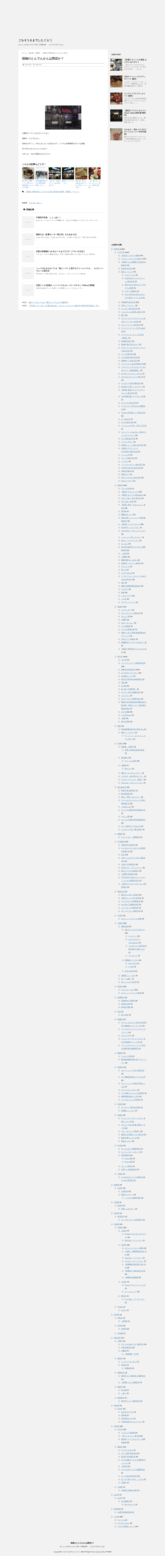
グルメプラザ (126, 1036)
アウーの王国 (126, 489)
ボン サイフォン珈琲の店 (130, 911)
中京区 (123, 1282)
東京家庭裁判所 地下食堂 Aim (132, 729)
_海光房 (124, 1466)
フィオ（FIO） (127, 442)
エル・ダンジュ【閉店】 (130, 1131)
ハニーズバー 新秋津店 (130, 908)
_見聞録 (124, 557)
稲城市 (61, 192)
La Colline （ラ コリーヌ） (135, 1299)
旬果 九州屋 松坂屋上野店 (134, 750)
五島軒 (123, 1483)
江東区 (120, 1174)
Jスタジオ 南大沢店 (128, 403)
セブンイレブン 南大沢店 (130, 325)
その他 (116, 1517)
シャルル (124, 461)
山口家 (123, 686)
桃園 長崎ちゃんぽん (129, 560)
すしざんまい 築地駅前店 (130, 1149)
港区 (119, 726)
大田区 (120, 923)
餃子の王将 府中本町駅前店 (131, 679)
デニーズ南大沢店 (128, 458)
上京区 (123, 1231)
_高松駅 (124, 1321)
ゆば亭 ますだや (127, 1412)
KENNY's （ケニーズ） (130, 528)
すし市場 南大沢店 (128, 439)
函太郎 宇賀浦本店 (128, 1457)
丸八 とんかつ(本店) (128, 982)
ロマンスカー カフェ (129, 1090)
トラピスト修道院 (128, 1433)
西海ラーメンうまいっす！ (68, 182)
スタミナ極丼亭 (131, 291)
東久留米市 (122, 787)
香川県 (116, 1315)
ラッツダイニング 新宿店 (130, 1100)
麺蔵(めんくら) (127, 515)
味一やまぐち (130, 1505)
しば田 (123, 554)
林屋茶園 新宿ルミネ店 (130, 1097)
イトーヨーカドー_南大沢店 (131, 465)
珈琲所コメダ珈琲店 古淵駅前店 (133, 1376)
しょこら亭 (125, 455)
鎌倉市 (120, 1387)
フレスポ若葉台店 (128, 630)
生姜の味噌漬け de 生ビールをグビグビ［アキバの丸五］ (61, 252)
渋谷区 (120, 1104)
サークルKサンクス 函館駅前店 (133, 1470)
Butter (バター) (127, 481)
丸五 (123, 855)
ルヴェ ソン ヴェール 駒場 (131, 993)
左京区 (123, 1245)
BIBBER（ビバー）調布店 (131, 563)
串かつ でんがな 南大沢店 (131, 478)
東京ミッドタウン (128, 733)
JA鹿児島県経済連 (124, 1512)
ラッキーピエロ (127, 1450)
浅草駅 (123, 765)
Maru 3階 (128, 1162)
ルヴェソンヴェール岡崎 (134, 1248)
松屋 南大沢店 (126, 269)
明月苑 (123, 511)
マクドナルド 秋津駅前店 (130, 901)
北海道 (116, 1426)
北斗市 (120, 1430)
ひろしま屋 (125, 817)
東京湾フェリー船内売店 (130, 1401)
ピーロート (132, 936)
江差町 (120, 1487)
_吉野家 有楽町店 (127, 874)
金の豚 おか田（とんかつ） (131, 387)
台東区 (120, 744)
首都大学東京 (126, 471)
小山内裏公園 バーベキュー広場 (133, 396)
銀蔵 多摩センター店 (129, 1138)
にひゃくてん (130, 275)
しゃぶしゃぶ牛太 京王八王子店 (134, 426)
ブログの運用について (126, 1526)
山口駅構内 (125, 1501)
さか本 (123, 660)
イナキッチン (126, 610)
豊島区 (120, 1053)
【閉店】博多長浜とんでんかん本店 (39, 192)
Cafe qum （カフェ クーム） (132, 783)
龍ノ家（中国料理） (128, 689)
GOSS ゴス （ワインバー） (131, 868)
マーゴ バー (132, 956)
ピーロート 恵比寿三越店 (130, 1107)
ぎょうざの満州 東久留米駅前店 (133, 820)
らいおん (124, 544)
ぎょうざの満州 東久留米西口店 (133, 810)
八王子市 (121, 252)
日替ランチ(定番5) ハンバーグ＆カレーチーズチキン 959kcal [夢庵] (65, 285)
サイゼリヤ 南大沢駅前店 (130, 383)
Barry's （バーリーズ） (130, 541)
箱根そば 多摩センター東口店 (132, 1135)
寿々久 (123, 570)
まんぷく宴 (125, 617)
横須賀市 (121, 1398)
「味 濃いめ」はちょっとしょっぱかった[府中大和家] (94, 184)
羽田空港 (124, 927)
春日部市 (121, 1217)
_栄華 (123, 718)
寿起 (123, 583)
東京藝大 (124, 758)
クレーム (121, 1520)
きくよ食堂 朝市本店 (129, 1453)
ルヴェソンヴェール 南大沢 (131, 259)
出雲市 (120, 1188)
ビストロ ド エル (127, 990)
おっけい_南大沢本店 (129, 309)
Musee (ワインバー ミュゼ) (135, 1285)
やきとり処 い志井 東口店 (131, 498)
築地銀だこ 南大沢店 (129, 361)
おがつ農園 (125, 712)
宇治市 (120, 1307)
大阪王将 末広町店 (128, 845)
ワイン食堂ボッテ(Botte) (130, 826)
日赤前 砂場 (125, 1004)
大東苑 (123, 620)
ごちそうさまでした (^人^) (35, 40)
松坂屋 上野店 (127, 747)
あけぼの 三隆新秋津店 (130, 905)
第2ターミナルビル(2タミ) (135, 930)
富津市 (120, 1206)
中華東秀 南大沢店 (128, 302)
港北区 (123, 1365)
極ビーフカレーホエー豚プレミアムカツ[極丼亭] (48, 303)
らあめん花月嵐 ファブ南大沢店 (133, 413)
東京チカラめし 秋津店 (130, 895)
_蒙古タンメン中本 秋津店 (131, 898)
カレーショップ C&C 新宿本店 (132, 1071)
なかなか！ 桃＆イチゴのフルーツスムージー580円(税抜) (135, 132)
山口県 (116, 1495)
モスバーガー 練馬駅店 (130, 837)
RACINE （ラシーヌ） (133, 1241)
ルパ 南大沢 (125, 419)
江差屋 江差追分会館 (129, 1490)
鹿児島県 (117, 1509)
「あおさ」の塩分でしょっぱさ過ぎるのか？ (54, 183)
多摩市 (120, 1115)
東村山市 (121, 892)
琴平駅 (123, 1329)
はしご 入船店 (126, 1166)
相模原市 (121, 1373)
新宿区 (120, 1067)
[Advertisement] (82, 18)
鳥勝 (123, 593)
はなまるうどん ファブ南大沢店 (133, 377)
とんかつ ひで (126, 596)
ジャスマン (125, 696)
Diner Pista (132, 963)
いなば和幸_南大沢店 (129, 358)
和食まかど (125, 474)
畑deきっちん (126, 1141)
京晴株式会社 (126, 341)
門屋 (123, 683)
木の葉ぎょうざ (127, 676)
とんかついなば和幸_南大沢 (131, 312)
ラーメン (75, 192)
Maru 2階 (128, 1159)
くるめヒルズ (126, 807)
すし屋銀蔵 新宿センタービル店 (133, 1077)
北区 (119, 1012)
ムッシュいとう (131, 1292)
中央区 (120, 1146)
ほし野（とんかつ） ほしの (131, 374)
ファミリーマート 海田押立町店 (133, 663)
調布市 (120, 485)
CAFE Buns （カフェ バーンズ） (133, 531)
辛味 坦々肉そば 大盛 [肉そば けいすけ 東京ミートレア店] (81, 184)
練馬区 (120, 834)
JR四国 (120, 1333)
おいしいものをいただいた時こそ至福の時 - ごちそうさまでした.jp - (82, 1546)
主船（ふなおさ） (128, 1209)
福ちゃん (128, 769)
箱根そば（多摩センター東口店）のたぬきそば (56, 235)
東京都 (55, 192)
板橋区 (120, 1019)
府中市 (120, 657)
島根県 (116, 1185)
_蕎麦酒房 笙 (130, 1354)
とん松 (123, 599)
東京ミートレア (127, 272)
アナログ (124, 589)
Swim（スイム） (127, 623)
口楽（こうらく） (128, 306)
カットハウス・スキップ (130, 1152)
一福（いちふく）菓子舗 (130, 1436)
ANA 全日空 (129, 971)
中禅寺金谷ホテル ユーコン (131, 1422)
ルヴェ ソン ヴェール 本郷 (131, 919)
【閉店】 (68, 192)
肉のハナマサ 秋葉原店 (130, 871)
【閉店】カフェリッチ (129, 492)
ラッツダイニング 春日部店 (131, 1220)
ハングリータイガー (128, 1362)
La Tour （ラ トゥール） (134, 1261)
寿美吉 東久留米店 (128, 791)
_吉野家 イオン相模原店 (130, 1382)
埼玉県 (116, 1213)
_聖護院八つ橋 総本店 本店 (135, 1271)
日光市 (120, 1409)
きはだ (123, 1310)
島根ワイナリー (127, 1195)
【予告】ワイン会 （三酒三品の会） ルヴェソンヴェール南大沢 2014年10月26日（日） (64, 306)
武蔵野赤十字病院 (128, 1001)
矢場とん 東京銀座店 (129, 1170)
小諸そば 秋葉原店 (128, 864)
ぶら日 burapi (126, 715)
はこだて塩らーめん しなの (132, 1479)
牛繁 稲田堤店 (126, 1348)
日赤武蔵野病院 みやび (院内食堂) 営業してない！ (41, 183)
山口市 (120, 1498)
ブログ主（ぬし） (35, 203)
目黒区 (120, 987)
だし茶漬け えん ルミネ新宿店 (132, 1093)
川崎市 (120, 1341)
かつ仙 (130, 967)
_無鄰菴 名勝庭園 (131, 1277)
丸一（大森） (126, 979)
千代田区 (121, 842)
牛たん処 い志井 (127, 502)
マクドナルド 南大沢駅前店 (131, 364)
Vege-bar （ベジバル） (133, 1258)
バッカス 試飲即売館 (132, 1198)
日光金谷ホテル (127, 1419)
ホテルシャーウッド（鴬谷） (132, 780)
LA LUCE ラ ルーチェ (129, 673)
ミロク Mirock (126, 573)
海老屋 (123, 1415)
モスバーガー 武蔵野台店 (130, 699)
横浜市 (120, 1359)
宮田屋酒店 (125, 1155)
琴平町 (120, 1326)
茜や (123, 315)
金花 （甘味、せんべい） (130, 797)
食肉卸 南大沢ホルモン (130, 345)
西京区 (123, 1296)
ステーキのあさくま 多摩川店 (132, 1344)
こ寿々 (123, 1393)
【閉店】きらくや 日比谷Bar (132, 495)
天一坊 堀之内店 (127, 422)
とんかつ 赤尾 (126, 1056)
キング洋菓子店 (127, 354)
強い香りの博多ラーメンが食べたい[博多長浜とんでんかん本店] (28, 184)
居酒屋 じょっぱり (128, 976)
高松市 (120, 1318)
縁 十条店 (124, 1015)
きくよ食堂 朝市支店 (129, 1476)
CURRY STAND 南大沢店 (131, 468)
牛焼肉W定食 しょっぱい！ (48, 218)
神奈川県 (117, 1338)
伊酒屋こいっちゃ (128, 1111)
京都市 (120, 1228)
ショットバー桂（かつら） (131, 537)
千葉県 (116, 1202)
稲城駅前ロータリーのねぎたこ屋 (134, 643)
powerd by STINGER (104, 1552)
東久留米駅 (125, 794)
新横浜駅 (128, 1368)
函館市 (120, 1447)
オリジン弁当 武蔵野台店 (130, 692)
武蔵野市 (121, 998)
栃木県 (116, 1406)
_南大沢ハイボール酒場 (130, 256)
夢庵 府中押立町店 (128, 670)
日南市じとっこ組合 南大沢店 (132, 445)
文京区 (120, 916)
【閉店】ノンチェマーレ (130, 524)
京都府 (116, 1224)
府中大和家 (125, 722)
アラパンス (125, 567)
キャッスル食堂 (131, 761)
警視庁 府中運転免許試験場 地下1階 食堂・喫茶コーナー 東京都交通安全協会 (133, 705)
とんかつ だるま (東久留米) (131, 830)
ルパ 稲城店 (125, 626)
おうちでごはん (123, 1523)
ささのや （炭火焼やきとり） (132, 776)
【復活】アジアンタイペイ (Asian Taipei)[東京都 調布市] (135, 113)
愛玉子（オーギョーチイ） (131, 773)
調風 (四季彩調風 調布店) (130, 586)
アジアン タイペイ (128, 602)
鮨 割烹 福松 (126, 1007)
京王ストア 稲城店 (128, 639)
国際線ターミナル (131, 960)
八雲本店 (124, 1191)
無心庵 (123, 1390)
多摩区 (123, 1351)
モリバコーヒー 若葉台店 (130, 613)
